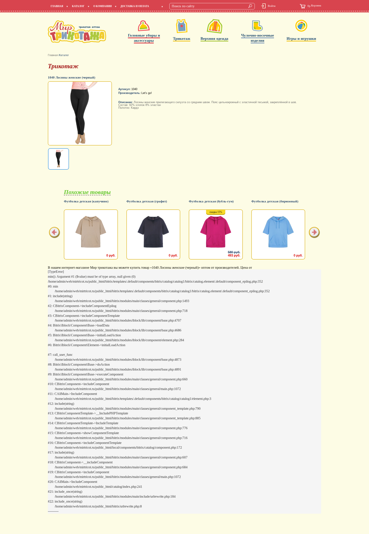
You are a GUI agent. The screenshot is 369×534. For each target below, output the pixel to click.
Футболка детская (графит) (146, 201)
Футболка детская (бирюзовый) (274, 201)
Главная (57, 6)
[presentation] (54, 233)
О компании (102, 6)
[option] (80, 114)
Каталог (78, 6)
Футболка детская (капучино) (86, 201)
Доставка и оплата (134, 6)
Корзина (314, 5)
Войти (271, 5)
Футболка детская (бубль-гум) (211, 201)
